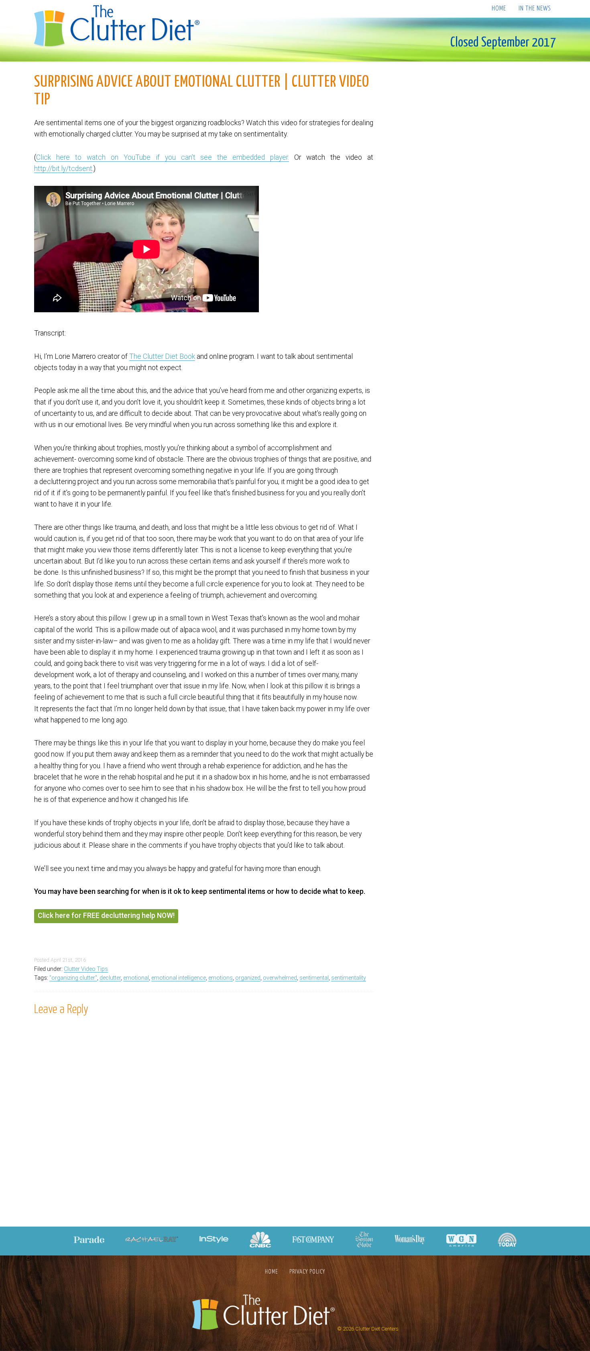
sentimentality (348, 978)
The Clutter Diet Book (162, 356)
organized (247, 978)
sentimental (314, 978)
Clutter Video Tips (86, 969)
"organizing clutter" (73, 978)
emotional (136, 978)
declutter (110, 978)
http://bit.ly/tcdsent (63, 169)
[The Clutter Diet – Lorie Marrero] (119, 27)
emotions (220, 978)
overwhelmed (280, 978)
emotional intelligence (178, 978)
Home (499, 8)
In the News (535, 8)
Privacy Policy (307, 1272)
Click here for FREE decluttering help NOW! (106, 916)
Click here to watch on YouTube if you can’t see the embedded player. (162, 157)
